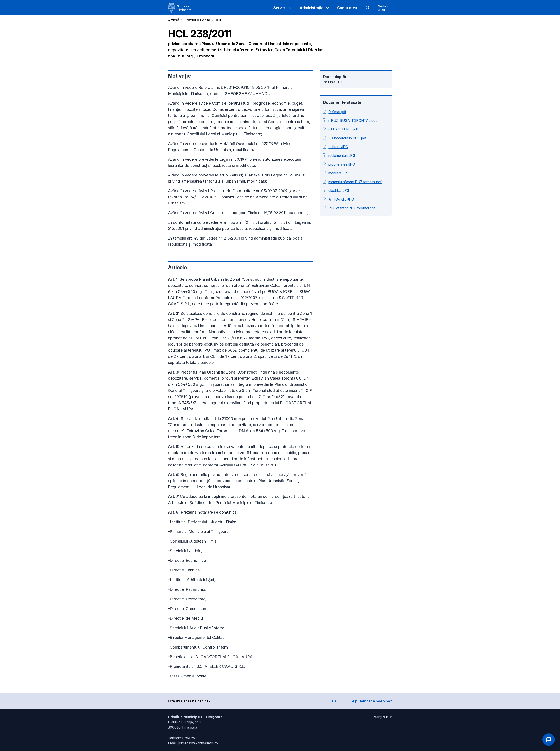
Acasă (173, 20)
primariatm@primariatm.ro (198, 743)
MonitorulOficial (383, 8)
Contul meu (347, 7)
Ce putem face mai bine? (371, 701)
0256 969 (189, 738)
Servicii (279, 7)
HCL (218, 20)
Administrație (311, 7)
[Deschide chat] (548, 739)
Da (334, 701)
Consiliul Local (197, 20)
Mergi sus (380, 717)
